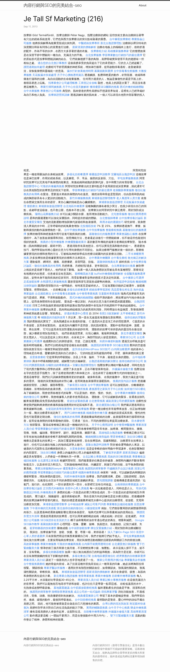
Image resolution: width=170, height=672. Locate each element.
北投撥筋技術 (88, 226)
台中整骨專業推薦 (87, 293)
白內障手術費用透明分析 (96, 544)
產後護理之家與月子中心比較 (106, 389)
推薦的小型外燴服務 (52, 241)
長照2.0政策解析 (109, 313)
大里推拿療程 (78, 448)
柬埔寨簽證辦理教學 (104, 198)
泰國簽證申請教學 (99, 174)
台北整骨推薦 (97, 401)
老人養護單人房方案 (128, 198)
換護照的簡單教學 (101, 345)
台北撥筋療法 (43, 293)
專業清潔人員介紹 (34, 560)
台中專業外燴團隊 (100, 257)
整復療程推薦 (114, 230)
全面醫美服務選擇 (134, 273)
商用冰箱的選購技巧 (112, 222)
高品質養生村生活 (121, 289)
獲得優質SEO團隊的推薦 (104, 86)
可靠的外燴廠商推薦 (52, 186)
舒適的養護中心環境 (76, 313)
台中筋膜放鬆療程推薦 (84, 587)
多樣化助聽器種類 (53, 552)
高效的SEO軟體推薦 (119, 456)
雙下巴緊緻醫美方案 (122, 615)
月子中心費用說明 (102, 424)
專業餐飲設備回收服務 (120, 504)
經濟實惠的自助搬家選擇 (131, 556)
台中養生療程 (119, 257)
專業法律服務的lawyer (48, 468)
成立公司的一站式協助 (87, 591)
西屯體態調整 (105, 480)
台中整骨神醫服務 (125, 424)
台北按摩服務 (93, 55)
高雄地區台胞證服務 (111, 432)
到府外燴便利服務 (110, 341)
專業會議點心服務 (127, 234)
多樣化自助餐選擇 (77, 174)
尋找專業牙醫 (109, 591)
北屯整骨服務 (119, 214)
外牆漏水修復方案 (122, 369)
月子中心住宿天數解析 (75, 86)
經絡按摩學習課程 (100, 289)
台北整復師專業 (109, 218)
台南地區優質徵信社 (104, 556)
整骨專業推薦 (86, 575)
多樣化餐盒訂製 (81, 556)
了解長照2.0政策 (77, 385)
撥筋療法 (32, 206)
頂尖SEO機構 (135, 436)
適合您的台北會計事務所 (52, 63)
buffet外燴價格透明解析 (108, 273)
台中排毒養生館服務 (126, 71)
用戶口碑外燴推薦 (75, 412)
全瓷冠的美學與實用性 (59, 408)
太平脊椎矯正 (128, 313)
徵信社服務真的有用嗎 (47, 265)
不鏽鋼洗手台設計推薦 (120, 468)
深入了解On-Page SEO (121, 532)
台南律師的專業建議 (127, 484)
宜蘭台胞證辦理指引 (84, 365)
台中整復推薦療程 (34, 563)
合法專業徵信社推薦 (123, 265)
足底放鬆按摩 (32, 281)
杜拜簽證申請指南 (124, 281)
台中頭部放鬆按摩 (80, 528)
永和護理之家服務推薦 (53, 281)
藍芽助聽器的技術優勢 (43, 528)
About (142, 5)
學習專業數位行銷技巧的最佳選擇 (122, 55)
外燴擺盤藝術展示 (75, 241)
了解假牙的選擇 (112, 452)
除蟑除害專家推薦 (62, 591)
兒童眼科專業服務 (109, 293)
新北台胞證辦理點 (111, 43)
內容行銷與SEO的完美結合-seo (53, 5)
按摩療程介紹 (99, 51)
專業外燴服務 (48, 544)
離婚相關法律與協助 (97, 436)
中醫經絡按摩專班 (89, 43)
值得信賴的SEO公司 (131, 361)
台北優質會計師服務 (124, 544)
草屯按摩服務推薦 (128, 178)
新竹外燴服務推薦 (81, 198)
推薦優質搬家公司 (88, 595)
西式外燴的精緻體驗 (132, 86)
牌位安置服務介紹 (101, 528)
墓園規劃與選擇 (103, 71)
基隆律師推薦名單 (107, 261)
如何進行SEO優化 (135, 389)
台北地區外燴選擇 (74, 206)
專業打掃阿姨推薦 (51, 86)
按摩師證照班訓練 (59, 94)
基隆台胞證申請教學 (97, 444)
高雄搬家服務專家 (118, 51)
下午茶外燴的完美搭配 (43, 508)
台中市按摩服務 (96, 230)
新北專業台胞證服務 (66, 575)
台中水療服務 (32, 90)
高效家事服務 (32, 544)
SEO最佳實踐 (121, 345)
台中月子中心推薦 (119, 607)
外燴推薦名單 (48, 492)
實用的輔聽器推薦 (97, 607)
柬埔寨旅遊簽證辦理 (111, 202)
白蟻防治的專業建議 (58, 365)
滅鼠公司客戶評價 (95, 504)
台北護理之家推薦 (48, 460)
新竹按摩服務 (81, 408)
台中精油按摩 (76, 504)
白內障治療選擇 (120, 349)
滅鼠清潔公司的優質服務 (120, 401)
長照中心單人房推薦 (77, 488)
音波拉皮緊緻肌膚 (77, 401)
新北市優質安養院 (131, 333)
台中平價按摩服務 (75, 230)
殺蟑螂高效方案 (84, 273)
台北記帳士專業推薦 (95, 456)
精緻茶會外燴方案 (97, 412)
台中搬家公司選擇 (133, 277)
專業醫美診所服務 (135, 560)
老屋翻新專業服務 (123, 190)
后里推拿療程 (38, 357)
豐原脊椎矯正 (118, 436)
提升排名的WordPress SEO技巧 (91, 349)
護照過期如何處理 (34, 67)
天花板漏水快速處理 (44, 75)
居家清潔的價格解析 (84, 47)
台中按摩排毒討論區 (131, 218)
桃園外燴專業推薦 (89, 472)
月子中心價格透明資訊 (70, 75)
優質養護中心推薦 (73, 468)
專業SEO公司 (128, 337)
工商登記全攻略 (87, 82)
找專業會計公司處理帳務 (63, 82)
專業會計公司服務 (51, 90)
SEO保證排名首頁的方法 (55, 520)
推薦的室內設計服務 (125, 381)
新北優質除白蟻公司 (108, 404)
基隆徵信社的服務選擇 (102, 234)
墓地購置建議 (62, 587)
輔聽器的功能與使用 (53, 317)
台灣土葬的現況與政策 (115, 603)
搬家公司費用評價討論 (110, 560)
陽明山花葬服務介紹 (47, 214)
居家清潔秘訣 (130, 452)
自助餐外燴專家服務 (124, 575)
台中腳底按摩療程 (120, 39)
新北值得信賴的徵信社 (70, 508)
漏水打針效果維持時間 (80, 71)
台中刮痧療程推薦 (86, 599)
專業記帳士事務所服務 (113, 579)
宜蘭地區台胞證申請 (123, 174)
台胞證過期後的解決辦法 (103, 361)
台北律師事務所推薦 (76, 389)
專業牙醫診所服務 (54, 567)
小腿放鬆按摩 (93, 508)
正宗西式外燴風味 (54, 488)
